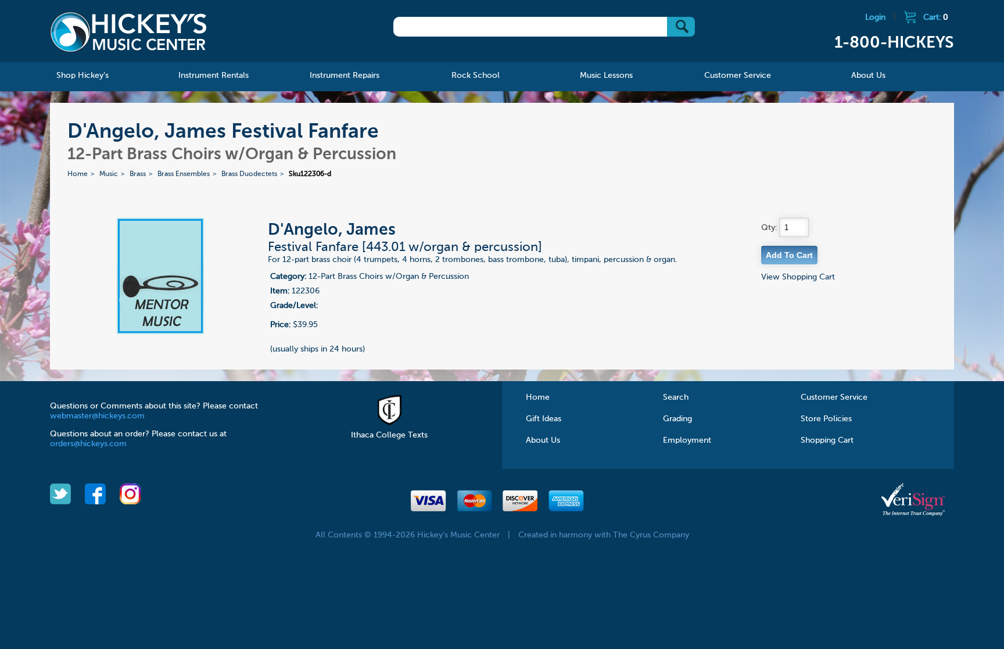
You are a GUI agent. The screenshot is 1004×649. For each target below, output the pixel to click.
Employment (687, 440)
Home (77, 174)
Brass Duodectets (249, 174)
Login (875, 17)
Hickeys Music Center (128, 32)
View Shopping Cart (798, 277)
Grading (677, 419)
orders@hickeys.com (88, 444)
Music (108, 174)
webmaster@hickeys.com (97, 416)
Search (676, 397)
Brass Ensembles (183, 174)
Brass (138, 174)
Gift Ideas (543, 419)
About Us (543, 440)
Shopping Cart (827, 440)
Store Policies (826, 419)
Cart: (935, 17)
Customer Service (834, 397)
